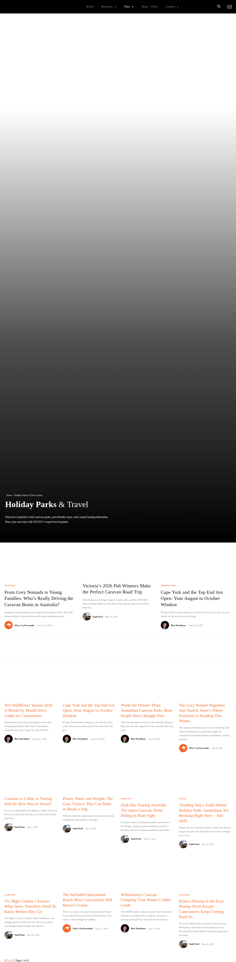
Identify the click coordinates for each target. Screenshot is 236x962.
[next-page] (14, 960)
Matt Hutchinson (178, 625)
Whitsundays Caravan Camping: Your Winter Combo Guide (146, 899)
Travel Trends (9, 585)
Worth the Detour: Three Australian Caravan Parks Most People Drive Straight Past (146, 710)
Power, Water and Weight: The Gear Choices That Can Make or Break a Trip (88, 803)
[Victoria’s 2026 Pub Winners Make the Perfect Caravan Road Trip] (118, 556)
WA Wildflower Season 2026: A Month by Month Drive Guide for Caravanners (28, 710)
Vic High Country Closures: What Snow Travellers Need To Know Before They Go (30, 906)
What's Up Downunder (24, 625)
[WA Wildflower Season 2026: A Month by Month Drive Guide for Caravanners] (30, 682)
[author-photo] (9, 625)
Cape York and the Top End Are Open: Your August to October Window (192, 598)
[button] (219, 7)
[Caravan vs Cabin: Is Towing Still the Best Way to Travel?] (30, 776)
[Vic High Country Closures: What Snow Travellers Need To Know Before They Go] (30, 872)
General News (126, 799)
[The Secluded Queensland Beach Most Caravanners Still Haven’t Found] (89, 872)
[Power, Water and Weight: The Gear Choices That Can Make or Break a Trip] (89, 776)
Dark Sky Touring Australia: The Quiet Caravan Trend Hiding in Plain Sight (144, 810)
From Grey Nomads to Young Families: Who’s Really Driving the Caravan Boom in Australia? (38, 598)
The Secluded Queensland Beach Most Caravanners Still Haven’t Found (87, 899)
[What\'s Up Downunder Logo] (27, 7)
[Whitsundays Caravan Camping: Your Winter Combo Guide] (147, 872)
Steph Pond (98, 617)
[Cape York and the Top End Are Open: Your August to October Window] (196, 556)
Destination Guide (168, 585)
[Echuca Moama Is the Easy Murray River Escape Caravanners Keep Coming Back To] (205, 872)
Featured (182, 799)
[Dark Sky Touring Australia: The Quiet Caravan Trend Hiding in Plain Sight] (147, 776)
